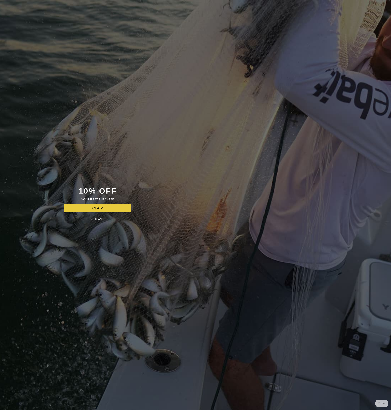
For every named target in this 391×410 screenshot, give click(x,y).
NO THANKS (98, 219)
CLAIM (97, 208)
